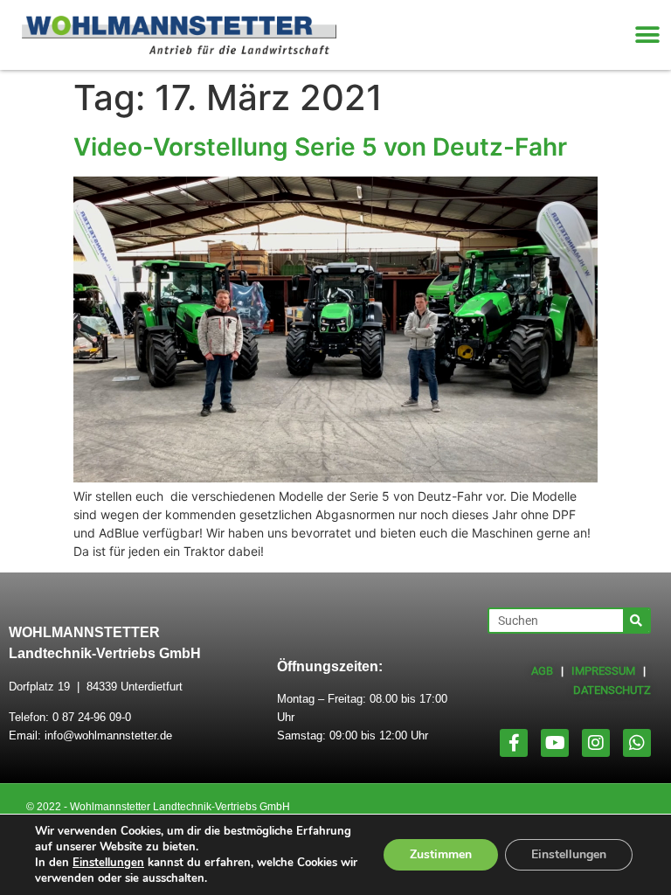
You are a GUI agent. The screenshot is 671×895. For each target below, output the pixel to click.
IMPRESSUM (603, 670)
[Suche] (636, 620)
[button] (647, 35)
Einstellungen (108, 863)
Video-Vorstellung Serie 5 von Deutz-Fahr (320, 147)
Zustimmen (441, 854)
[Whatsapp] (637, 743)
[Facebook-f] (514, 743)
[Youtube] (555, 743)
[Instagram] (596, 743)
